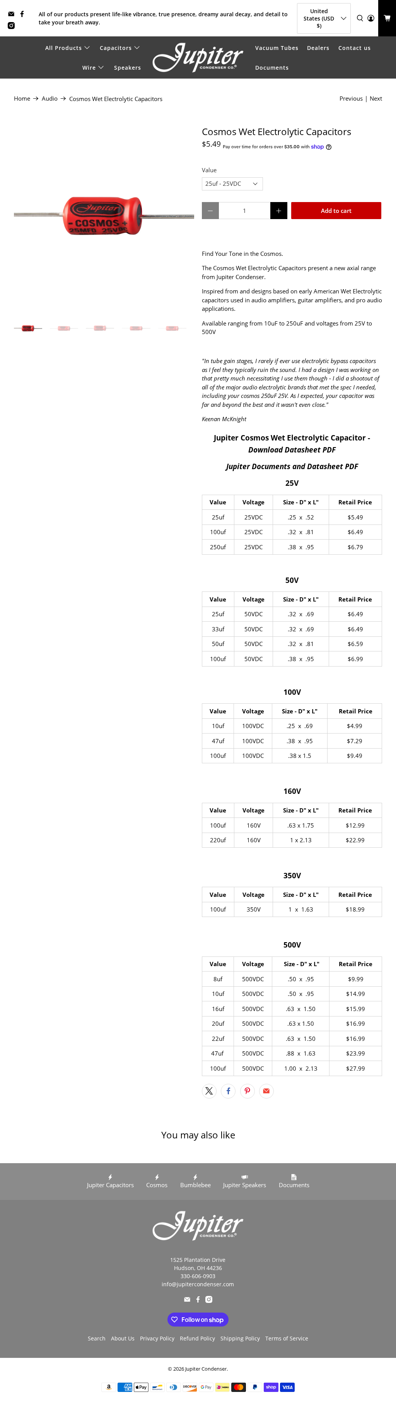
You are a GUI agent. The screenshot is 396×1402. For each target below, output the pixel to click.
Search (97, 1338)
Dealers (318, 47)
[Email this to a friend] (266, 1091)
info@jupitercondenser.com (198, 1284)
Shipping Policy (240, 1338)
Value (209, 170)
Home (22, 98)
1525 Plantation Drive (197, 1259)
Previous (351, 98)
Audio (50, 98)
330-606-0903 (198, 1276)
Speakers (127, 67)
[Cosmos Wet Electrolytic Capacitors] (104, 216)
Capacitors (116, 47)
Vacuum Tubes (277, 47)
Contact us (354, 47)
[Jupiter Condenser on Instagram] (13, 27)
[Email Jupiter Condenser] (13, 15)
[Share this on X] (209, 1091)
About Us (123, 1338)
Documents (272, 67)
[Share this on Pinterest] (247, 1091)
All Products (63, 47)
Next (376, 98)
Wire (89, 67)
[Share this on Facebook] (228, 1091)
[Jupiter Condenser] (198, 57)
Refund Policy (197, 1338)
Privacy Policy (157, 1338)
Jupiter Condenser (206, 1369)
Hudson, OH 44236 (198, 1268)
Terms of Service (286, 1338)
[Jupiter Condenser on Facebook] (24, 15)
